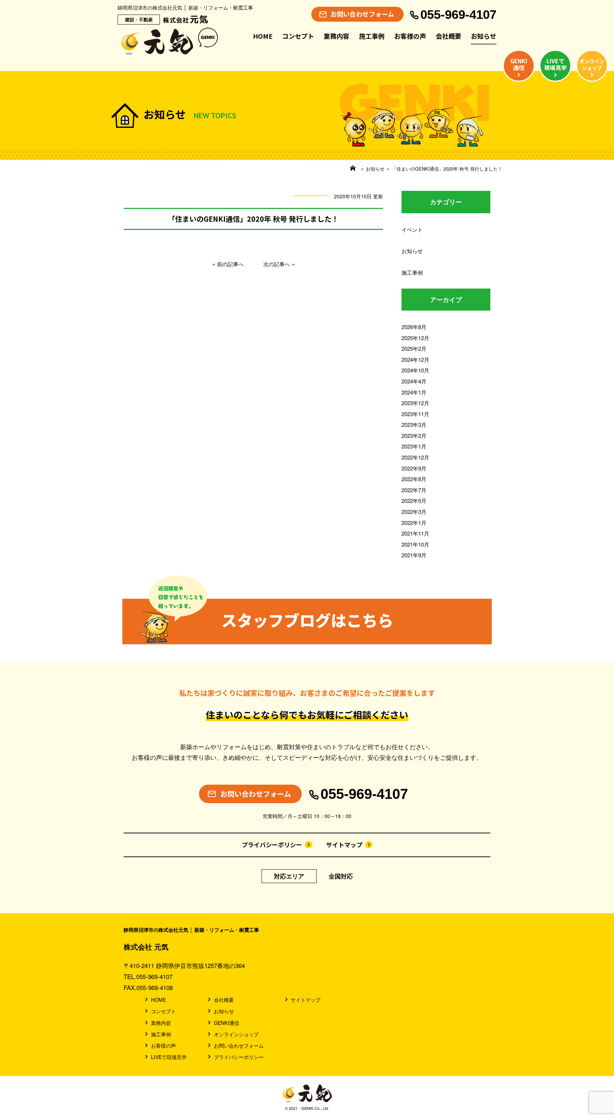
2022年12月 (415, 457)
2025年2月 (414, 348)
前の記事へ (230, 264)
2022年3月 (414, 511)
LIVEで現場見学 (169, 1056)
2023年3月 (414, 424)
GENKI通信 (226, 1022)
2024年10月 (415, 370)
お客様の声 (410, 36)
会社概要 (448, 36)
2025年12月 (415, 338)
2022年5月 (414, 500)
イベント (412, 229)
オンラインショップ (236, 1034)
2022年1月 (414, 522)
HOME (263, 36)
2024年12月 (415, 359)
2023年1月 (414, 446)
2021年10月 (415, 544)
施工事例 (371, 36)
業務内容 (336, 36)
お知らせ (483, 36)
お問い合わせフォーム (239, 1045)
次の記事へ (276, 264)
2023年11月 (415, 414)
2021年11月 (415, 533)
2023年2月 (414, 435)
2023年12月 (415, 403)
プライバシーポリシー (272, 844)
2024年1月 (414, 392)
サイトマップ (344, 844)
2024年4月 (414, 381)
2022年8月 (414, 479)
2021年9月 (414, 555)
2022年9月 (414, 468)
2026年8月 (414, 326)
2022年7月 (414, 490)
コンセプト (298, 36)
